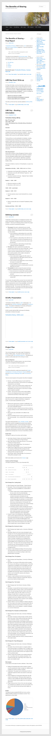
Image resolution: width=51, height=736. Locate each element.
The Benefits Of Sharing (10, 45)
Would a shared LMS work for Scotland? (41, 68)
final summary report (23, 56)
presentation (23, 341)
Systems (9, 65)
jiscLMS (21, 74)
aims (18, 718)
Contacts (24, 457)
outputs (24, 74)
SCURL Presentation (13, 298)
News (10, 74)
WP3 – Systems (31, 27)
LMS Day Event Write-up (14, 80)
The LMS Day (16, 27)
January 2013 (39, 76)
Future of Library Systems (12, 47)
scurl (25, 208)
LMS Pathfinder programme (19, 355)
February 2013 (39, 75)
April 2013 (38, 74)
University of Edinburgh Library (16, 373)
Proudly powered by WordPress (25, 731)
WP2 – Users (23, 27)
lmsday (22, 104)
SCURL (11, 307)
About (11, 27)
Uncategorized (39, 100)
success (22, 292)
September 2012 (40, 79)
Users (9, 64)
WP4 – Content (38, 27)
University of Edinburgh (17, 304)
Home (7, 27)
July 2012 (38, 80)
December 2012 (39, 78)
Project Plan (10, 347)
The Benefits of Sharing (15, 6)
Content (9, 67)
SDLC (37, 93)
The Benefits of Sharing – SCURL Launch (14, 315)
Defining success (12, 215)
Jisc (25, 45)
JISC (22, 302)
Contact (7, 29)
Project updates (14, 74)
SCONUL (23, 421)
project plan (28, 718)
